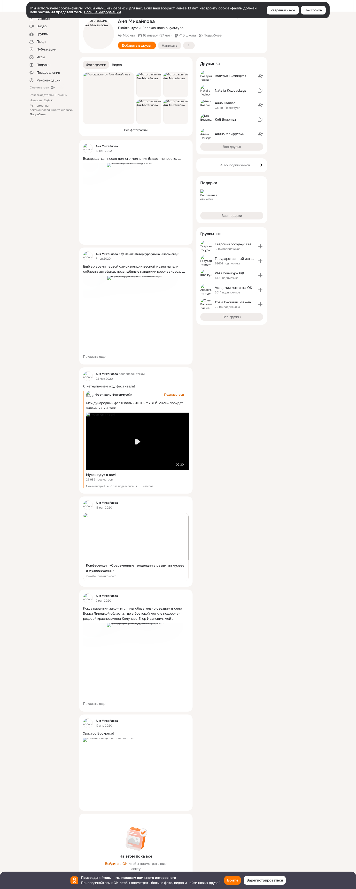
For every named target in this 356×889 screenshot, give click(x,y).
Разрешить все (283, 10)
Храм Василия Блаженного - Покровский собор (253, 302)
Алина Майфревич (229, 134)
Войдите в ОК (116, 863)
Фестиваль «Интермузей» (113, 395)
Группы (207, 233)
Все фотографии (135, 130)
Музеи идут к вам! (101, 475)
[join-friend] (260, 76)
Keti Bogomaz (225, 119)
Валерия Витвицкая (230, 76)
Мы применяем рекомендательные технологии (51, 110)
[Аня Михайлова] (88, 148)
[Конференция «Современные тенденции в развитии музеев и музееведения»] (136, 547)
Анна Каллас (225, 103)
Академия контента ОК (233, 287)
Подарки (208, 182)
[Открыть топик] (136, 158)
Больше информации (102, 12)
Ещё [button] (47, 100)
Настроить (313, 10)
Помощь (61, 95)
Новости (36, 100)
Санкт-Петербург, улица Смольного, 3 (152, 254)
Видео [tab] (117, 65)
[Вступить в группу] (260, 246)
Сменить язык (39, 87)
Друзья (207, 63)
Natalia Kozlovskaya (231, 90)
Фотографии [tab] (96, 65)
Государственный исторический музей (246, 258)
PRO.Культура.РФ (229, 273)
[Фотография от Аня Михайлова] (98, 33)
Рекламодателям (42, 95)
